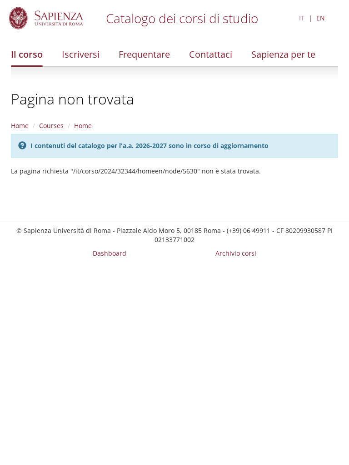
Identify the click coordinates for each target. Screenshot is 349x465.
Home (20, 125)
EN (320, 18)
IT (301, 18)
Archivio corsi (235, 253)
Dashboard (109, 253)
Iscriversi (81, 54)
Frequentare (144, 54)
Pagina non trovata (72, 99)
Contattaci (210, 54)
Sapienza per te (283, 54)
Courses (51, 125)
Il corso (27, 54)
